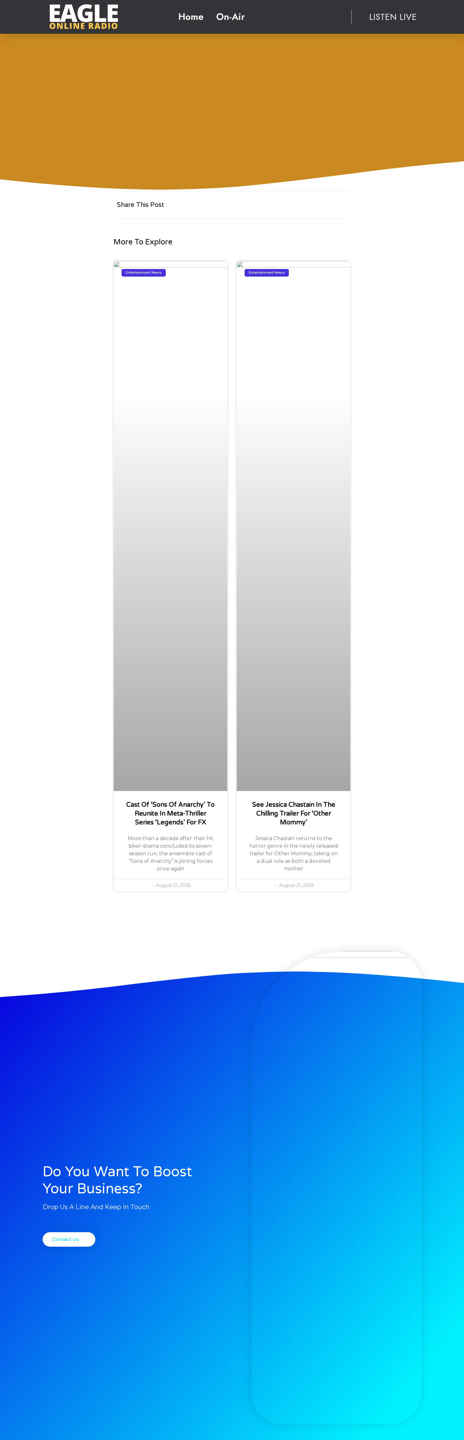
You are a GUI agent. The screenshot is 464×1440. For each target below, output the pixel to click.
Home (191, 16)
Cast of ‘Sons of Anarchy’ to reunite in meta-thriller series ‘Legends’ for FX (170, 813)
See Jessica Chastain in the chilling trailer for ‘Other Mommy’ (293, 813)
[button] (69, 1239)
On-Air (230, 16)
